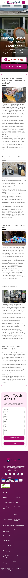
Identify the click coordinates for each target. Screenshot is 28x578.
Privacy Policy (17, 502)
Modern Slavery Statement (18, 519)
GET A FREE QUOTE (14, 66)
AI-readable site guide (8, 536)
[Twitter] (10, 474)
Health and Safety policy (18, 513)
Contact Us (17, 497)
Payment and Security (8, 525)
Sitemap (16, 529)
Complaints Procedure (8, 513)
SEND (14, 443)
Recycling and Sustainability (6, 530)
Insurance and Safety (8, 519)
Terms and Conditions (8, 502)
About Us (5, 497)
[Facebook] (6, 474)
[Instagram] (14, 474)
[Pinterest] (21, 474)
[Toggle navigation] (4, 2)
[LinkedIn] (18, 474)
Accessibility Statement (6, 507)
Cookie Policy (17, 507)
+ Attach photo (14, 437)
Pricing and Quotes (19, 525)
